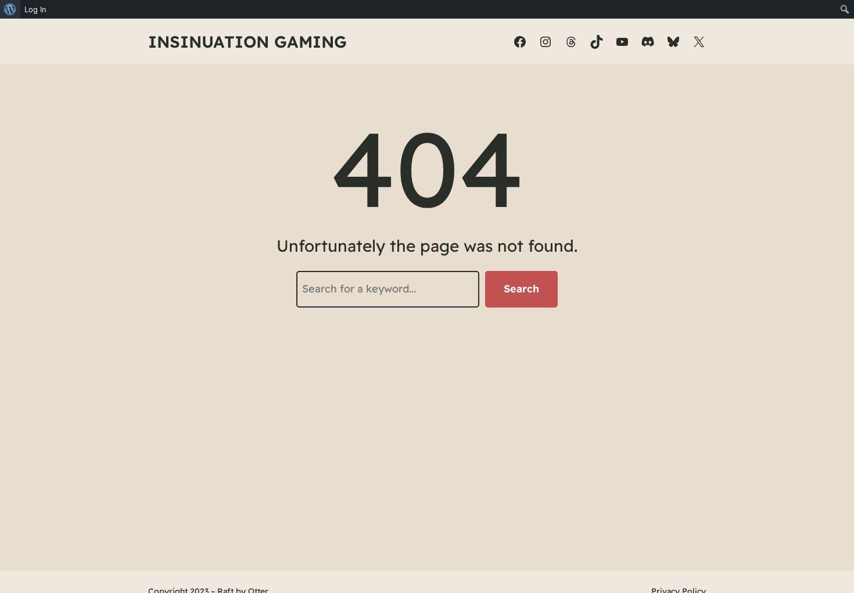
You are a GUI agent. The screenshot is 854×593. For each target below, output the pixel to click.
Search (521, 288)
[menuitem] (10, 9)
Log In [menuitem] (35, 9)
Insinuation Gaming (247, 41)
